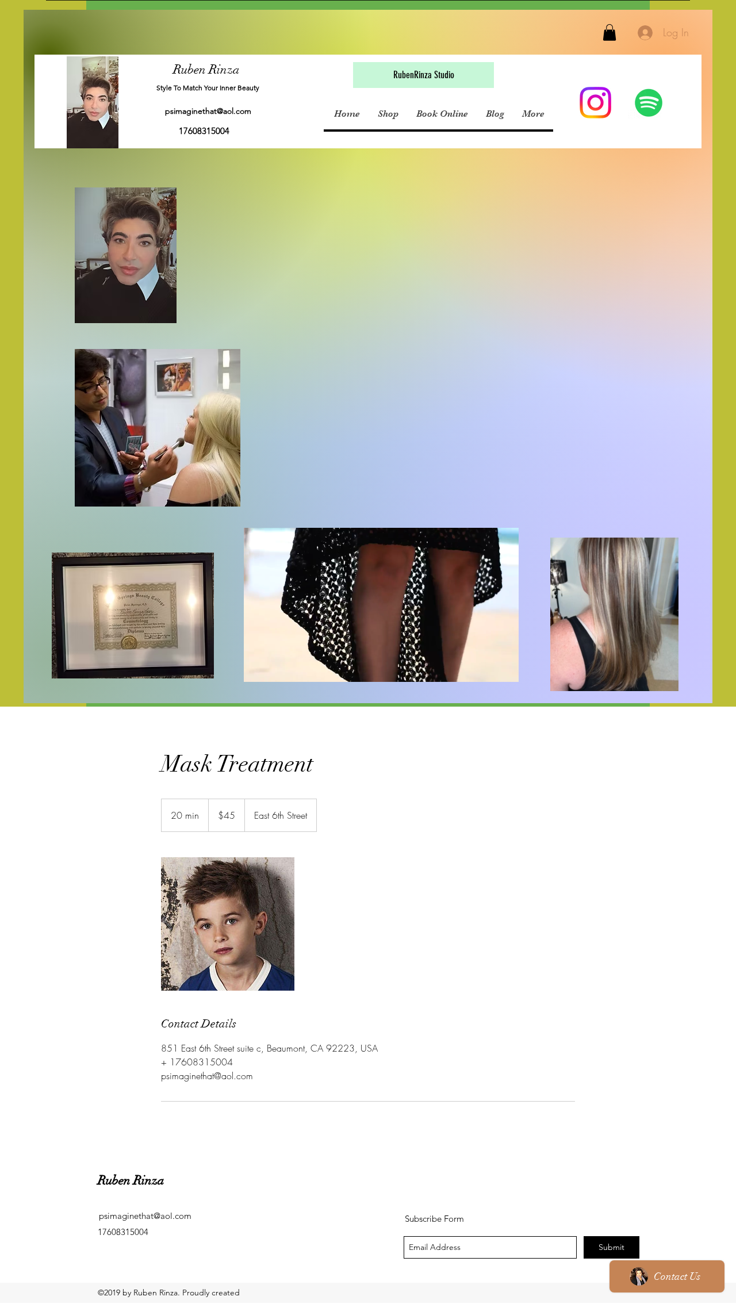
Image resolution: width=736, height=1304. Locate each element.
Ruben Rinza (206, 69)
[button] (609, 32)
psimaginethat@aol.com (208, 111)
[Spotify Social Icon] (649, 103)
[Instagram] (595, 103)
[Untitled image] (227, 924)
